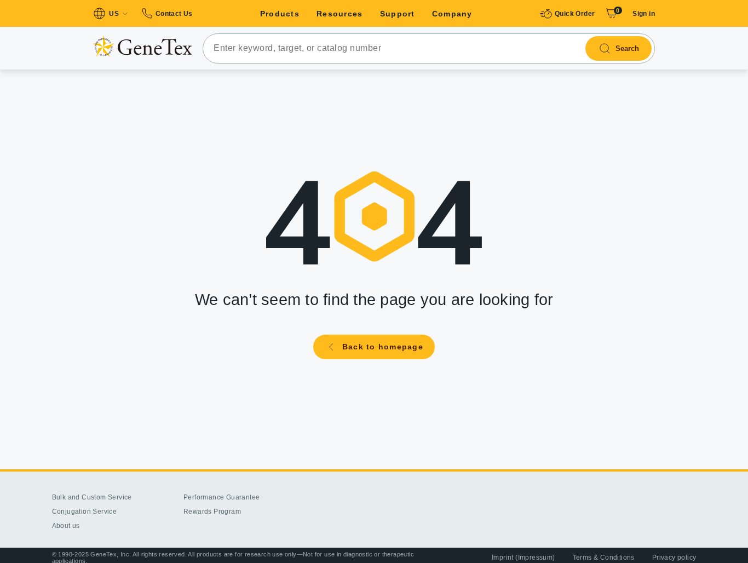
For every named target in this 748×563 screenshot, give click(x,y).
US (114, 14)
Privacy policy (674, 557)
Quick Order (575, 14)
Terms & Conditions (604, 557)
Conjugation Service (84, 511)
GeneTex (142, 46)
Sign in (643, 14)
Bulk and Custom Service (92, 497)
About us (66, 526)
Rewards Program (212, 511)
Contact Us (174, 14)
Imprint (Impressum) (523, 557)
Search (627, 48)
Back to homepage (382, 346)
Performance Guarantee (221, 497)
